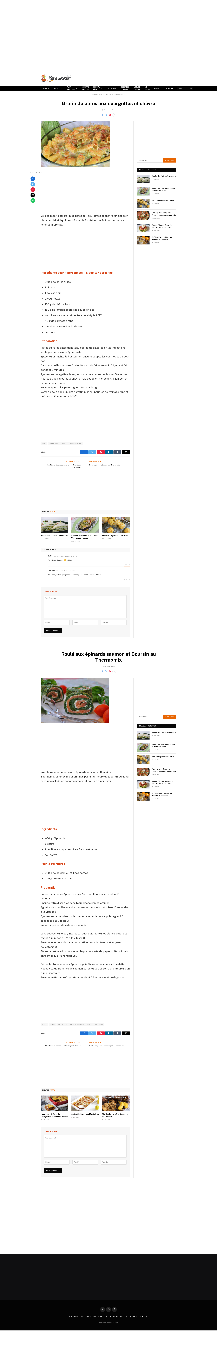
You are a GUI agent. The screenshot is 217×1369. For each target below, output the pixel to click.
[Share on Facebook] (102, 115)
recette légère (54, 443)
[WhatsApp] (33, 200)
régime (64, 443)
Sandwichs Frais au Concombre (54, 535)
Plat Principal (71, 88)
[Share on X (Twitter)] (106, 115)
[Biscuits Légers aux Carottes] (116, 525)
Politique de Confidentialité (94, 1317)
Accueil (46, 88)
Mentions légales (118, 1317)
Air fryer (147, 88)
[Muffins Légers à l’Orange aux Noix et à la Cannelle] (143, 240)
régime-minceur (76, 443)
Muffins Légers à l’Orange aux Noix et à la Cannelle (163, 238)
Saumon (89, 1024)
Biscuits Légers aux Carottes (115, 535)
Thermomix (111, 88)
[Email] (33, 195)
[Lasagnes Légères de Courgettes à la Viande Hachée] (54, 1103)
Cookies (133, 1317)
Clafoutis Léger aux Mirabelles (85, 1114)
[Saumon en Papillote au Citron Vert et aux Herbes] (85, 525)
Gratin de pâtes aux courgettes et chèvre (106, 1046)
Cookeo (157, 88)
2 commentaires (109, 110)
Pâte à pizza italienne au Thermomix (104, 465)
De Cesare (51, 571)
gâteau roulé (62, 1024)
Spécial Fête (96, 88)
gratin (44, 443)
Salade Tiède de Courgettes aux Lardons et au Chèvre (162, 226)
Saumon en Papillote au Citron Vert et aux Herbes (84, 536)
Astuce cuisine (137, 88)
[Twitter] (33, 184)
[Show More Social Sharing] (114, 115)
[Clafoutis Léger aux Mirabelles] (85, 1103)
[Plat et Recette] (56, 78)
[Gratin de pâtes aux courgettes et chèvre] (75, 166)
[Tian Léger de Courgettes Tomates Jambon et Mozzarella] (143, 215)
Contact (144, 1317)
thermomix (99, 1024)
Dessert (169, 88)
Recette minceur (85, 88)
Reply (126, 564)
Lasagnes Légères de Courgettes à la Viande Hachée (54, 1115)
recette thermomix (77, 1024)
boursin (52, 1024)
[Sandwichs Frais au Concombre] (54, 525)
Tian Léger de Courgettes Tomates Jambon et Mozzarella (164, 214)
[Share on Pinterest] (110, 115)
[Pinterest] (33, 189)
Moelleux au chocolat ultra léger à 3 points (63, 1046)
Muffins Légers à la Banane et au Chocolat (115, 1115)
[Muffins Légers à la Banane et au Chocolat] (116, 1103)
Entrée (57, 88)
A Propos (73, 1317)
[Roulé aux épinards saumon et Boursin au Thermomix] (75, 722)
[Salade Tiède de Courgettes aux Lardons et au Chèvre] (143, 228)
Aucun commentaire (109, 666)
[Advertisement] (68, 16)
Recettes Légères (125, 88)
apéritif (44, 1024)
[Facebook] (33, 178)
